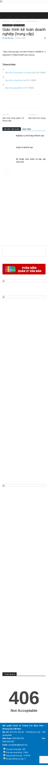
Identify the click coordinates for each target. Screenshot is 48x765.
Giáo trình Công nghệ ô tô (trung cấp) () (25, 73)
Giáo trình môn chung (37, 118)
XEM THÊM (26, 129)
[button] (4, 15)
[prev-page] (4, 170)
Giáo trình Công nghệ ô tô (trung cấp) (13, 119)
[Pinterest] (16, 43)
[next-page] (7, 170)
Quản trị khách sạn (24, 147)
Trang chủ (5, 21)
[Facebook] (4, 43)
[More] (27, 43)
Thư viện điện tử (17, 21)
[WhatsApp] (21, 43)
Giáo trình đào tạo (31, 21)
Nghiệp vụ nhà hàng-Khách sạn (30, 135)
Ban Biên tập (9, 38)
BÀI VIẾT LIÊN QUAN (11, 129)
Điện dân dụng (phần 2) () (19, 88)
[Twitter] (10, 43)
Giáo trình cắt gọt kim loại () (20, 80)
